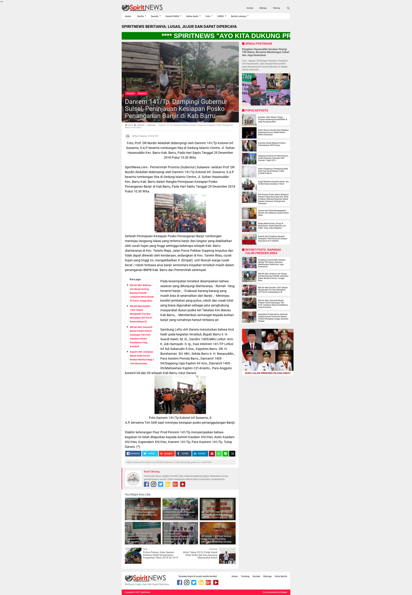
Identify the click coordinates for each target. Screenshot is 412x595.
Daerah (154, 16)
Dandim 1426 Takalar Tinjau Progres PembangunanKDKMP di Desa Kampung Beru (272, 119)
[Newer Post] (129, 550)
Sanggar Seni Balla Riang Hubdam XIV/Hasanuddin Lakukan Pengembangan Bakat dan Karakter (142, 537)
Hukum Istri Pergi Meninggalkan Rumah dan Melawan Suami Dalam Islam (273, 212)
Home (128, 16)
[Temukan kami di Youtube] (182, 484)
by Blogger (282, 592)
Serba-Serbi (192, 16)
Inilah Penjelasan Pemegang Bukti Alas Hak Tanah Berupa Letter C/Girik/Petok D (273, 171)
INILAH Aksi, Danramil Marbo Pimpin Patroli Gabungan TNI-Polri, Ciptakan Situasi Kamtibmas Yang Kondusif (273, 303)
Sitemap (263, 8)
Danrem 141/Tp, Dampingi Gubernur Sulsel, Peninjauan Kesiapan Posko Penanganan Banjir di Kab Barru (176, 109)
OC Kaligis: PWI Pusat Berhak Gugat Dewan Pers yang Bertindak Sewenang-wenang (216, 539)
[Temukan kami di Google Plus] (175, 484)
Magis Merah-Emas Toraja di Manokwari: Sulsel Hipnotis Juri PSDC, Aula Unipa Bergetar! (272, 225)
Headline (130, 93)
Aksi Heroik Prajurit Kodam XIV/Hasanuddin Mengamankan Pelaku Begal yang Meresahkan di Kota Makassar (178, 536)
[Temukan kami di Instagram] (153, 484)
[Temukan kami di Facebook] (146, 484)
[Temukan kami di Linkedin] (167, 484)
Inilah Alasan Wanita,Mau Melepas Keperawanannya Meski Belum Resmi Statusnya (273, 132)
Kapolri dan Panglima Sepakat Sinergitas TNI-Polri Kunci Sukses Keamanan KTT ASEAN (272, 238)
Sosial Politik (172, 16)
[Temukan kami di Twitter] (160, 484)
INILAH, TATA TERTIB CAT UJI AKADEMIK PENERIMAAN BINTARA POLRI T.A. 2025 (216, 515)
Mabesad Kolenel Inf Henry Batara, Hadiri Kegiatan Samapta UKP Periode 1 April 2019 (273, 158)
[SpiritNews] (147, 8)
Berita (140, 16)
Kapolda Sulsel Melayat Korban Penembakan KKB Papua (272, 144)
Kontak (250, 8)
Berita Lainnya (238, 16)
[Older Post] (230, 550)
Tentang (276, 8)
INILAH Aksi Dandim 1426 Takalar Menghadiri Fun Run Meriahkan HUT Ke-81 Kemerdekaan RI (141, 314)
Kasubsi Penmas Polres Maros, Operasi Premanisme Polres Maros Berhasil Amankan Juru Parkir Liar (142, 513)
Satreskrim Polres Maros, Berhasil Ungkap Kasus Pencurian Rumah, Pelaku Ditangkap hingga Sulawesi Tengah (273, 317)
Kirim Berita (281, 576)
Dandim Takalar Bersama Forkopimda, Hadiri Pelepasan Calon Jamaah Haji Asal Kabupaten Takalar (179, 513)
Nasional (142, 93)
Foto (208, 16)
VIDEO (220, 16)
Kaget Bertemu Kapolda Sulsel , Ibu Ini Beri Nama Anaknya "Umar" (273, 183)
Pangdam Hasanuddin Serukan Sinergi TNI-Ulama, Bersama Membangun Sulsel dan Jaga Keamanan (265, 52)
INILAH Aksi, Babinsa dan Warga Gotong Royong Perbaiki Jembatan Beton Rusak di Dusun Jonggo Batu (142, 293)
